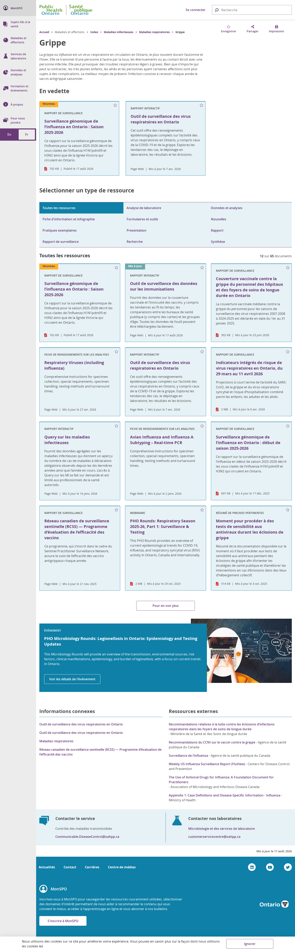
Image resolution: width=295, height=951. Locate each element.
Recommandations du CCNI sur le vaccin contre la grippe (212, 742)
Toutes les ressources (59, 208)
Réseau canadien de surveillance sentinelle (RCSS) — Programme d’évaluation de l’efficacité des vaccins (76, 529)
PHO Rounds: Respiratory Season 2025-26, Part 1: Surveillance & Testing (162, 526)
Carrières (92, 867)
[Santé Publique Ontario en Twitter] (288, 867)
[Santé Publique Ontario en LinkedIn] (252, 867)
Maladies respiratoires (154, 32)
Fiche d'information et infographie (69, 219)
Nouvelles (218, 219)
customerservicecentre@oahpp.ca (214, 836)
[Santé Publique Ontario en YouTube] (270, 867)
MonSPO (59, 889)
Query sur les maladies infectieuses (67, 439)
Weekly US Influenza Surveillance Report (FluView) (207, 764)
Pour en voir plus (166, 605)
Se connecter (195, 10)
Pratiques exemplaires (60, 230)
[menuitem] (18, 8)
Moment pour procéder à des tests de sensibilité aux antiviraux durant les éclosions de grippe (249, 529)
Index (94, 32)
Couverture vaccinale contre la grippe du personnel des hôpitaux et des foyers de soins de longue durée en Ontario (249, 287)
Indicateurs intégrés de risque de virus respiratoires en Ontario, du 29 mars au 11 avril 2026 (249, 368)
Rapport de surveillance (61, 241)
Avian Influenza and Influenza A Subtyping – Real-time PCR (161, 439)
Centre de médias (122, 867)
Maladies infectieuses (118, 32)
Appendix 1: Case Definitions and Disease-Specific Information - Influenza (224, 795)
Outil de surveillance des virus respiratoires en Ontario (160, 365)
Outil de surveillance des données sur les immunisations (163, 286)
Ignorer (249, 944)
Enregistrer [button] (228, 31)
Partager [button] (252, 31)
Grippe (52, 42)
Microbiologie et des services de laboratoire (221, 828)
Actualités (47, 867)
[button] (216, 9)
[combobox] (252, 10)
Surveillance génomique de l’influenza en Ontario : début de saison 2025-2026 (248, 442)
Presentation (136, 230)
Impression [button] (276, 31)
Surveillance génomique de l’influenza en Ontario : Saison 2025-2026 (74, 289)
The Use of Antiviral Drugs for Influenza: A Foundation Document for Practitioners (221, 779)
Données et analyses (226, 208)
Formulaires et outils (142, 219)
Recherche (135, 241)
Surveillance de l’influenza (188, 755)
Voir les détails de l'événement (72, 679)
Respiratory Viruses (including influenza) (74, 365)
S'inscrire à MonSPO (63, 921)
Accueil (44, 32)
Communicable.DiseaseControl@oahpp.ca (87, 836)
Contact (70, 867)
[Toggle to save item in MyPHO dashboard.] (115, 105)
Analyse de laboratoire (144, 208)
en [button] (9, 134)
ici (41, 946)
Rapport (217, 230)
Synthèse (218, 241)
